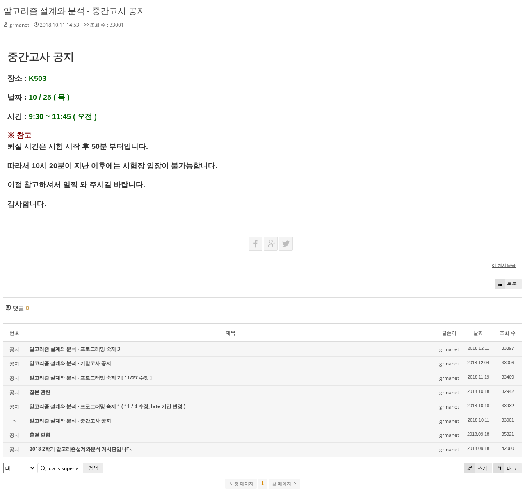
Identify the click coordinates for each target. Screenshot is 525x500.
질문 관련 (40, 391)
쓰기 (481, 468)
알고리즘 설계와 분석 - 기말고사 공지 (70, 363)
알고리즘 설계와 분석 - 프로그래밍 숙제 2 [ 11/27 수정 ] (91, 377)
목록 (512, 284)
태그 (511, 468)
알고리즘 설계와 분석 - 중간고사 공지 (74, 10)
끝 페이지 (282, 483)
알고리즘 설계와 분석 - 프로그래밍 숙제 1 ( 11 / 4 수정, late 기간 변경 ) (107, 406)
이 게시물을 (504, 265)
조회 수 (508, 332)
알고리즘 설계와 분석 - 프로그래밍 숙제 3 (75, 348)
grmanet (19, 24)
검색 (93, 467)
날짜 (478, 332)
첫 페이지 (243, 483)
